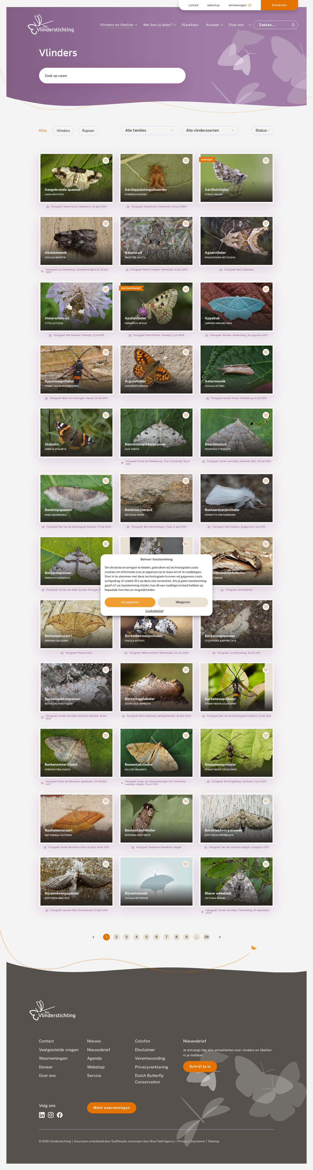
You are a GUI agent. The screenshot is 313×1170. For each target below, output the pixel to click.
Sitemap (213, 1141)
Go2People (118, 1141)
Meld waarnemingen (111, 1108)
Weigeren (183, 602)
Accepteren (130, 602)
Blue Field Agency (162, 1141)
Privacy (183, 1141)
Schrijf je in (200, 1066)
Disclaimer (198, 1141)
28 (206, 937)
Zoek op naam (56, 76)
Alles (43, 130)
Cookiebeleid (154, 611)
